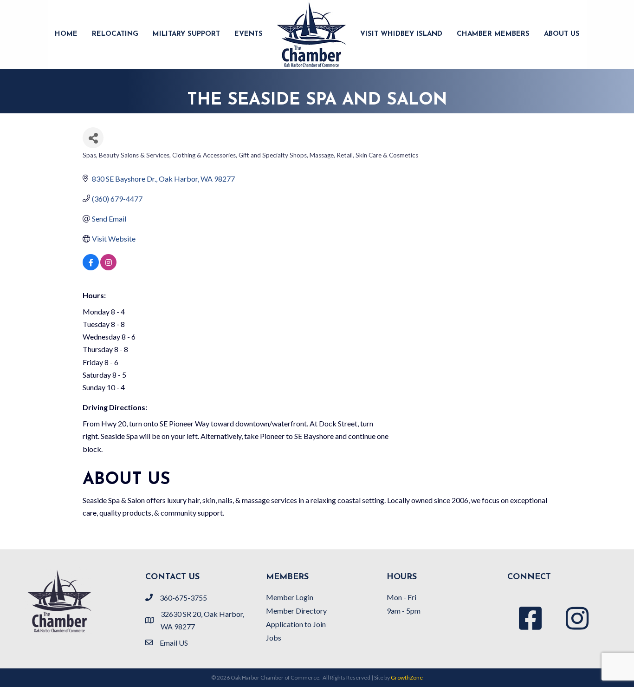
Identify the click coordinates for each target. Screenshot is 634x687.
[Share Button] (93, 137)
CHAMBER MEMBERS (493, 34)
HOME (66, 34)
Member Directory (296, 610)
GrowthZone (407, 677)
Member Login (289, 597)
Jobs (273, 637)
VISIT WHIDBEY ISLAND (401, 34)
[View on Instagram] (108, 267)
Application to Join (296, 624)
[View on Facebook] (91, 267)
